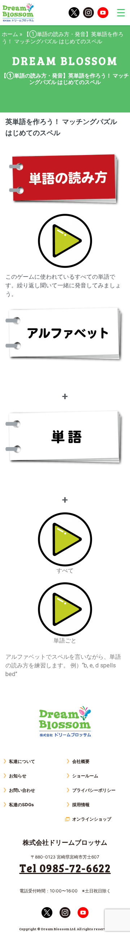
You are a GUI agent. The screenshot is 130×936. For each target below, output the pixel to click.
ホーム (10, 34)
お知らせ (17, 775)
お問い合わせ (22, 790)
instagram (88, 12)
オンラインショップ (91, 819)
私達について (22, 761)
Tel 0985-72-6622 (65, 867)
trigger (121, 12)
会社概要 (81, 761)
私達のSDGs (21, 804)
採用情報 (81, 804)
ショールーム (85, 775)
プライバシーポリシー (94, 790)
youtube (103, 12)
